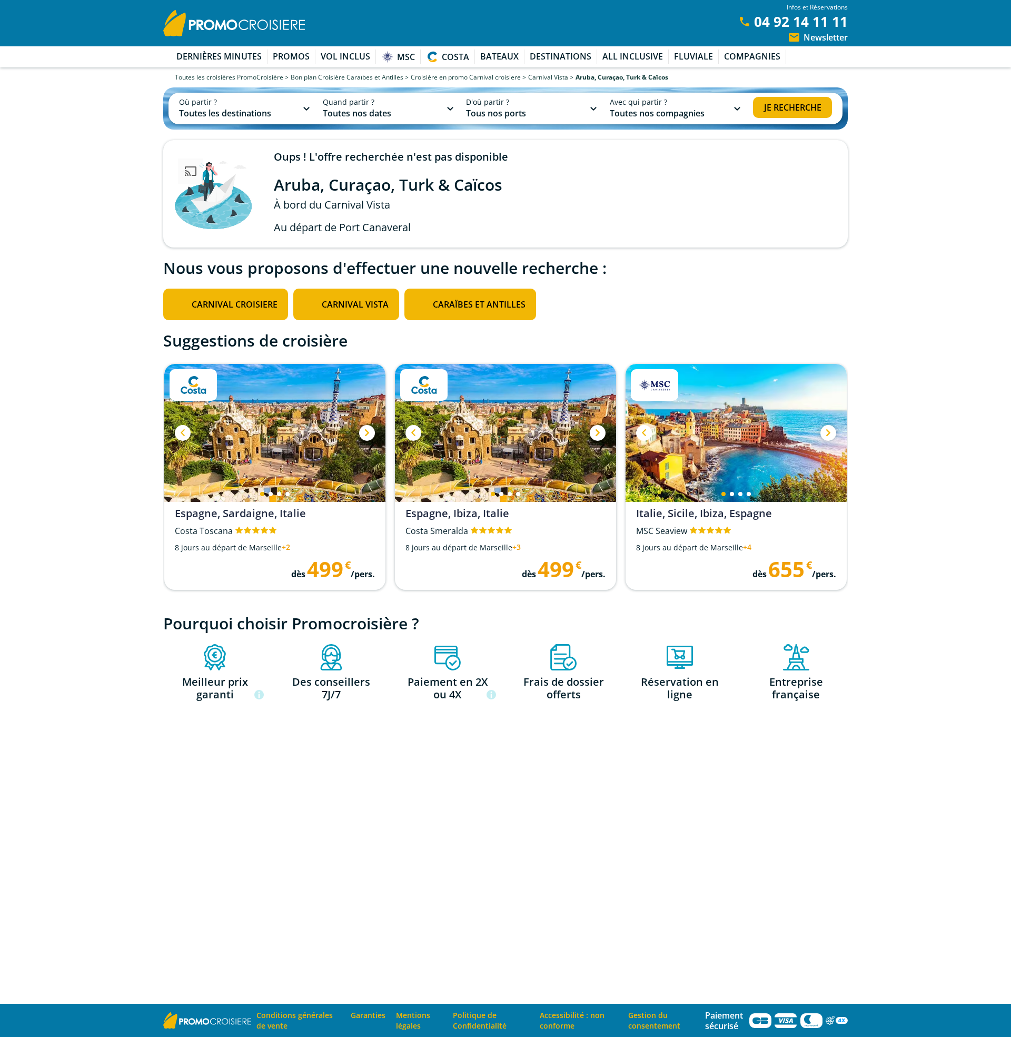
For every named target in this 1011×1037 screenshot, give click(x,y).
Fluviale (693, 56)
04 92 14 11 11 (801, 21)
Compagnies (752, 56)
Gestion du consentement (654, 1020)
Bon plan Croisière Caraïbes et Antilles (347, 77)
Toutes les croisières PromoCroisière (229, 77)
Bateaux (499, 56)
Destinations (560, 56)
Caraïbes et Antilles (479, 304)
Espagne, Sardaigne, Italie (240, 513)
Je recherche (792, 107)
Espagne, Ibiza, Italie (457, 513)
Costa (455, 57)
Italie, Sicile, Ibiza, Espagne (704, 513)
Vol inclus (345, 56)
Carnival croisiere (234, 304)
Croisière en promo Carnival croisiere (466, 77)
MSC (406, 57)
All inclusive (632, 56)
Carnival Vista (548, 77)
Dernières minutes (219, 56)
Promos (291, 56)
